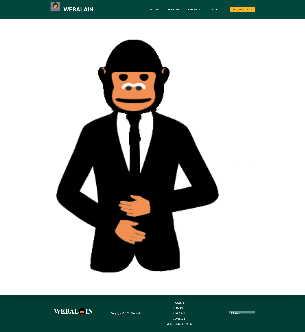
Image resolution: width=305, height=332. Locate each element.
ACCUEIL (154, 9)
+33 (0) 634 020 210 (242, 9)
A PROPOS (193, 9)
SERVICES (173, 9)
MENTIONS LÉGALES (179, 323)
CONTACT (214, 9)
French (236, 313)
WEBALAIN (78, 9)
